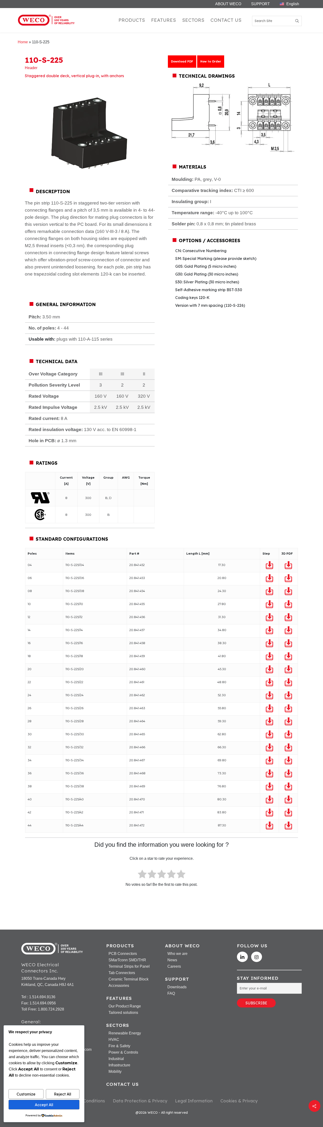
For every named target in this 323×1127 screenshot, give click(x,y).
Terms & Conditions (85, 1100)
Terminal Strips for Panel (129, 966)
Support (260, 4)
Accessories (119, 985)
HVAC (114, 1039)
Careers (174, 966)
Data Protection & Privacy (140, 1100)
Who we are (177, 953)
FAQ (171, 993)
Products (131, 20)
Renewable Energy (125, 1033)
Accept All (44, 1104)
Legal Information (194, 1100)
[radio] (142, 875)
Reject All (62, 1094)
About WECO (228, 4)
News (172, 960)
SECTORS (193, 20)
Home (23, 42)
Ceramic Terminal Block (128, 979)
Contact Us (225, 20)
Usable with (41, 339)
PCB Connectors (123, 953)
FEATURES (163, 20)
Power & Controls (123, 1052)
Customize (26, 1094)
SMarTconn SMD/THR (127, 960)
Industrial (116, 1058)
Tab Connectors (122, 972)
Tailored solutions (123, 1012)
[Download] (270, 565)
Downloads (177, 987)
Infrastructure (119, 1065)
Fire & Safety (119, 1046)
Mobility (115, 1071)
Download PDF (182, 61)
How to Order (210, 61)
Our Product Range (125, 1006)
